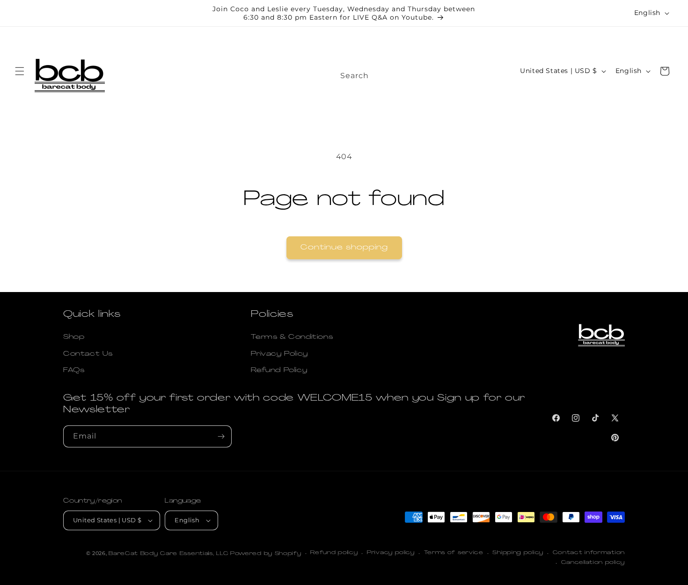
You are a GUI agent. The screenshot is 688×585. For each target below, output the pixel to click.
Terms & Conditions (292, 337)
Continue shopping (344, 247)
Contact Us (88, 354)
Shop (73, 337)
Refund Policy (279, 370)
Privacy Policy (279, 354)
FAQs (73, 370)
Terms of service (453, 553)
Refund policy (334, 553)
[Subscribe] (221, 436)
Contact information (589, 553)
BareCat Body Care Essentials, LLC (168, 553)
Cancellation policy (593, 562)
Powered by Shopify (265, 553)
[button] (19, 71)
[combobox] (392, 73)
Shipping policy (517, 553)
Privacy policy (391, 553)
